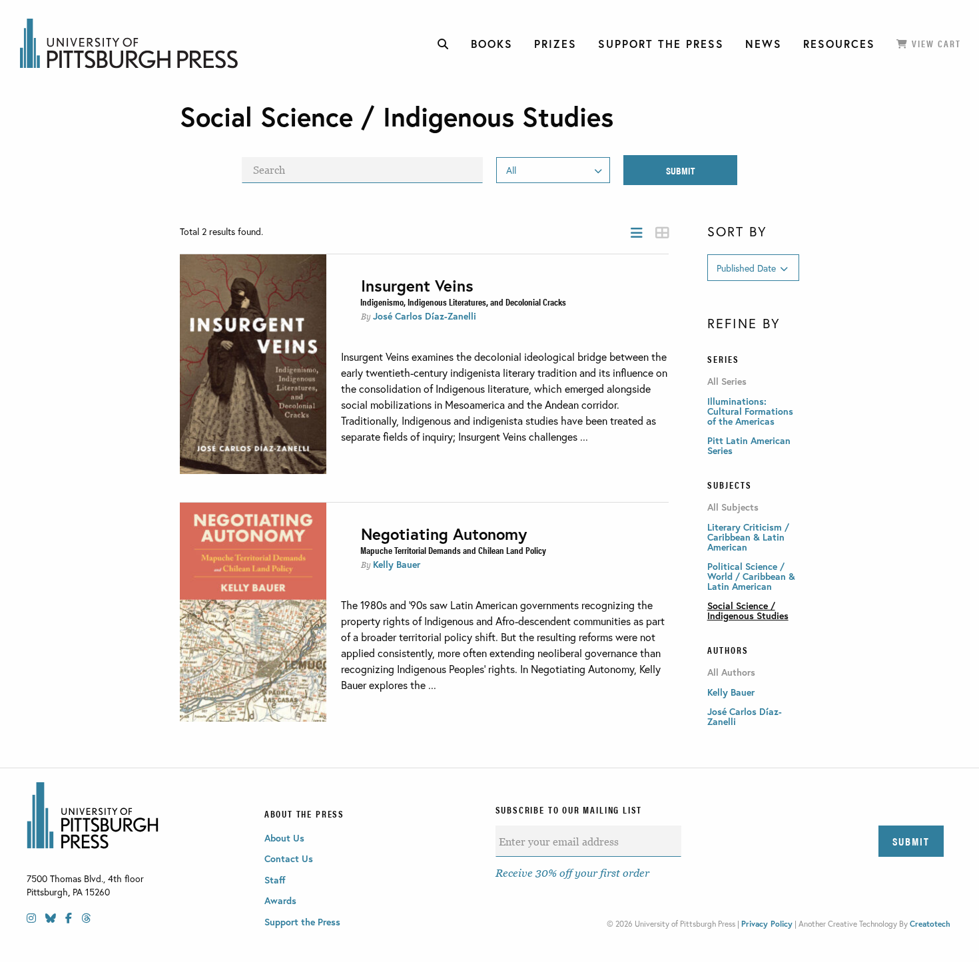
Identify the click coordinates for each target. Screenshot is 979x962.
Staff (275, 879)
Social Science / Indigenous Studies (748, 610)
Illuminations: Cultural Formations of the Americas (750, 411)
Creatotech (930, 924)
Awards (280, 900)
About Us (284, 838)
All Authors (731, 672)
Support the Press (302, 921)
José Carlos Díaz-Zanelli (424, 316)
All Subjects (733, 507)
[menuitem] (443, 44)
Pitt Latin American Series (749, 445)
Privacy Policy (767, 924)
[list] (637, 233)
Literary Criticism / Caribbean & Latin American (748, 537)
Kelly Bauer (396, 564)
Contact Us (288, 858)
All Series (727, 381)
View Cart (934, 43)
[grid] (662, 233)
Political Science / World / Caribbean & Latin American (751, 576)
